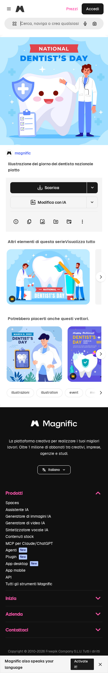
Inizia (11, 598)
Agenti (16, 550)
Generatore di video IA (25, 522)
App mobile (15, 570)
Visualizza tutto (80, 241)
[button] (54, 469)
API (9, 577)
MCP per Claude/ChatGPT (29, 543)
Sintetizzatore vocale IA (27, 529)
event (74, 392)
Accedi (92, 8)
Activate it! (81, 664)
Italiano (54, 470)
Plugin (16, 556)
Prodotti (14, 493)
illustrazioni (20, 392)
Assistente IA (17, 509)
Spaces (12, 502)
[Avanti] (101, 277)
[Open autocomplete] (12, 24)
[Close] (100, 664)
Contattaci (17, 630)
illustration (49, 392)
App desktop (21, 563)
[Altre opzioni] (82, 221)
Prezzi (72, 8)
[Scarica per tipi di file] (92, 187)
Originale (36, 47)
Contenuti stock (20, 536)
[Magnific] (54, 425)
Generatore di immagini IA (28, 516)
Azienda (14, 614)
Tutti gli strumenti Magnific (29, 583)
